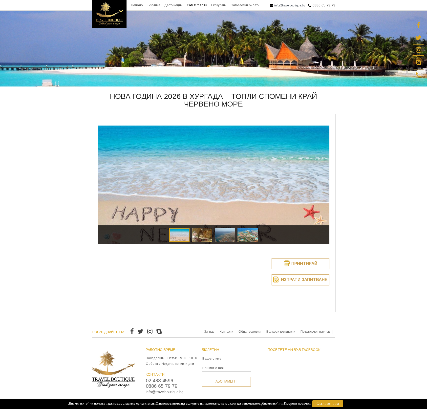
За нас (209, 331)
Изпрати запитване (303, 279)
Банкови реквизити (280, 331)
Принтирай (303, 263)
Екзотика (153, 5)
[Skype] (159, 332)
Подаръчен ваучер (315, 331)
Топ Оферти (197, 5)
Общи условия (249, 331)
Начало (137, 5)
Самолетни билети (245, 5)
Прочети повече (296, 403)
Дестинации (173, 5)
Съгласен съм (328, 404)
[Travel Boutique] (109, 26)
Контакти (226, 331)
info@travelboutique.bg (289, 5)
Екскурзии (219, 5)
